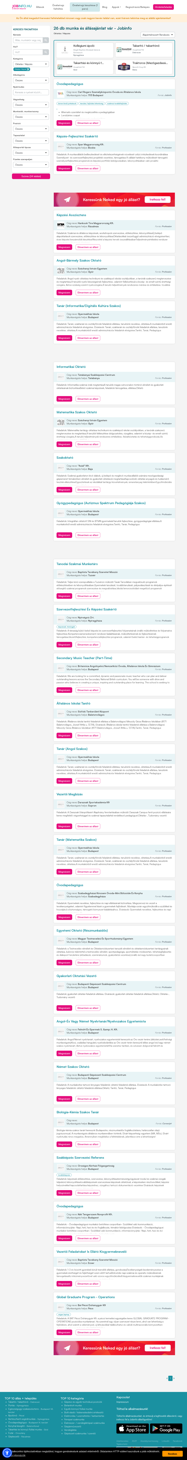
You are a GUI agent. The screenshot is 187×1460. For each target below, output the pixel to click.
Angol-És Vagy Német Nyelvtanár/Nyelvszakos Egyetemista (101, 1021)
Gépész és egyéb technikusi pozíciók (83, 1401)
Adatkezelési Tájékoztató (122, 1442)
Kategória (18, 58)
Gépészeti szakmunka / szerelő (80, 1433)
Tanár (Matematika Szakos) (77, 840)
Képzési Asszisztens (71, 215)
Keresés (17, 34)
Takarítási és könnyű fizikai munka (28, 1429)
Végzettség (18, 99)
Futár (16, 1433)
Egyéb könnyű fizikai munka (78, 1408)
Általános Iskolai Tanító (73, 703)
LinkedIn (165, 1441)
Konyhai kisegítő (23, 1426)
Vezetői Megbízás (70, 794)
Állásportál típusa (22, 147)
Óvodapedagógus (70, 84)
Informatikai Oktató (71, 367)
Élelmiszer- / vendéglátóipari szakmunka (84, 1422)
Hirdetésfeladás (163, 7)
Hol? (15, 46)
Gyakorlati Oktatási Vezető (76, 976)
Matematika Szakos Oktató (77, 412)
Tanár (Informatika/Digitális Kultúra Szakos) (89, 306)
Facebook (177, 1441)
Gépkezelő (19, 1436)
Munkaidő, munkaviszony (26, 111)
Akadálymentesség (149, 1441)
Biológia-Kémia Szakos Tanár (78, 1112)
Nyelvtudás (18, 87)
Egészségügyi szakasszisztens (30, 1410)
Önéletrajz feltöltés (58, 7)
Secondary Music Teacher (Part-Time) (84, 658)
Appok (115, 7)
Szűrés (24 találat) (31, 176)
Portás (18, 1405)
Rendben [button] (172, 1454)
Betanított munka (73, 1405)
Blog (104, 7)
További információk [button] (15, 1455)
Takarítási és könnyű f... (88, 63)
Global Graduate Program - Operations (86, 1297)
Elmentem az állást (88, 123)
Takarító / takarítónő (146, 45)
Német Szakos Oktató (73, 1067)
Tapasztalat (19, 135)
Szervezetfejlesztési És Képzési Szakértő (87, 609)
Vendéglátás (70, 1429)
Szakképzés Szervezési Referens (80, 1157)
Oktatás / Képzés (20, 69)
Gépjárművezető (72, 1426)
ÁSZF (134, 1441)
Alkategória (19, 75)
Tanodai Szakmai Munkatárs (77, 564)
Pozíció (17, 123)
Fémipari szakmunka (74, 1419)
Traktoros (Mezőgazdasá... (150, 63)
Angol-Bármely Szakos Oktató (79, 260)
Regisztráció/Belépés (138, 7)
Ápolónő (16, 1415)
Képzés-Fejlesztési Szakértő (77, 136)
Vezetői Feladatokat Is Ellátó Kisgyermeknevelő (92, 1251)
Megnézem (64, 123)
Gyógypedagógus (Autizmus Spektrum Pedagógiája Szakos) (101, 503)
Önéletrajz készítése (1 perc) (85, 7)
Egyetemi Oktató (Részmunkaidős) (82, 930)
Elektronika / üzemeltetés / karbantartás (84, 1415)
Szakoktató (65, 457)
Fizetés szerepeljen (22, 159)
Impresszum (122, 1401)
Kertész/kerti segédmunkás (28, 1419)
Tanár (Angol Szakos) (72, 749)
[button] (7, 1453)
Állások (40, 7)
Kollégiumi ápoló (84, 45)
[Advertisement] (34, 199)
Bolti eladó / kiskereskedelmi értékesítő (83, 1412)
